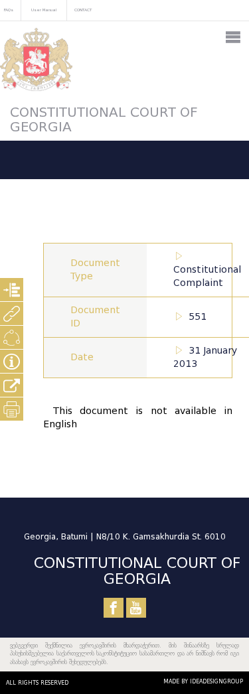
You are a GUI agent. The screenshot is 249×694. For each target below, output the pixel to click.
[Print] (11, 409)
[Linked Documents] (11, 313)
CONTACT (83, 9)
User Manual (43, 9)
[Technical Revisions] (11, 337)
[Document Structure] (11, 289)
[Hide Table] (11, 361)
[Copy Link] (11, 385)
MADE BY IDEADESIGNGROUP (203, 681)
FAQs (8, 9)
